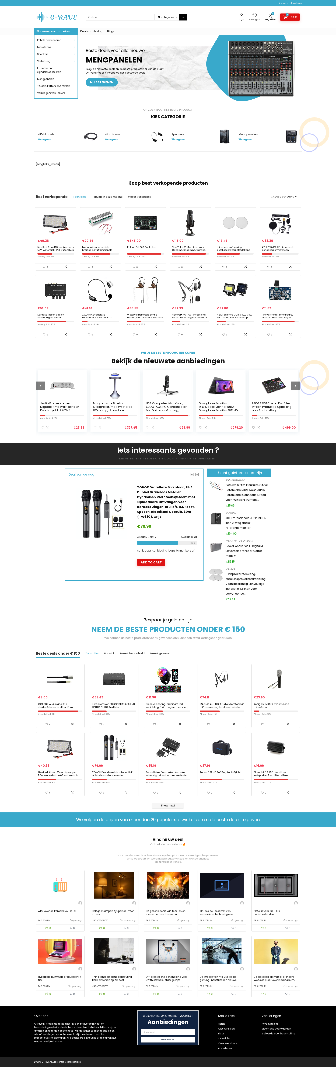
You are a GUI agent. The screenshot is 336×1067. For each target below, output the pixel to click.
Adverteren (225, 1048)
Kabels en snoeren (235, 479)
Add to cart (151, 548)
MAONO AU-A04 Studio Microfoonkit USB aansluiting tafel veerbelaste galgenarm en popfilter (222, 707)
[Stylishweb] (80, 904)
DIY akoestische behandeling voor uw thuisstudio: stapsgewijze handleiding (166, 980)
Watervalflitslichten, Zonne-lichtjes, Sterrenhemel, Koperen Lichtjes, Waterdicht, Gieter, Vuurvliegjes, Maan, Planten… (145, 319)
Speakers (42, 54)
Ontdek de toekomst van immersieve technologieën (216, 912)
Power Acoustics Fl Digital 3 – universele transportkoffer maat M (245, 551)
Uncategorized (100, 920)
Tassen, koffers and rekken (53, 86)
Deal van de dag (91, 31)
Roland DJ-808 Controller (141, 247)
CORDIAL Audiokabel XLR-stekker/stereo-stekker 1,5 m (55, 705)
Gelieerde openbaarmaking (278, 1033)
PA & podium (44, 920)
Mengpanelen (45, 79)
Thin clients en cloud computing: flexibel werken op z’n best (112, 978)
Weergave (44, 139)
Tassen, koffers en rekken (239, 540)
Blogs (110, 31)
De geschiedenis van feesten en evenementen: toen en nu (166, 912)
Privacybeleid (270, 1024)
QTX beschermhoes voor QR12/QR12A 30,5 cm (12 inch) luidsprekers (272, 406)
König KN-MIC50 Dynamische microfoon (271, 705)
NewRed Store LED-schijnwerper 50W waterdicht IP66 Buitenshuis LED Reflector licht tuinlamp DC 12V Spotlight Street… (55, 251)
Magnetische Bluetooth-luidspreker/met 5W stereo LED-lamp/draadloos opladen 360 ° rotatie (59, 408)
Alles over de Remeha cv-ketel (57, 911)
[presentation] (40, 386)
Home (221, 1024)
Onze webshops (227, 1043)
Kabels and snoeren (49, 40)
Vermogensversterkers (51, 93)
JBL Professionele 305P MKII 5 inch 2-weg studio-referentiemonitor (246, 523)
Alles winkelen (226, 1028)
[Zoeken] (183, 17)
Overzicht (224, 1038)
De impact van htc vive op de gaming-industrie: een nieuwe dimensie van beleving (218, 980)
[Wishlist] (255, 16)
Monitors (231, 512)
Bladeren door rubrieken (53, 31)
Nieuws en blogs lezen (290, 3)
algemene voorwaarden (276, 1028)
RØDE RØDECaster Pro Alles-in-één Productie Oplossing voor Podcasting (219, 406)
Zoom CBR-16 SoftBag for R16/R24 (220, 772)
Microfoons (44, 47)
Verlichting (43, 61)
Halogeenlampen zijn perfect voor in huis (113, 912)
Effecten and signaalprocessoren (49, 70)
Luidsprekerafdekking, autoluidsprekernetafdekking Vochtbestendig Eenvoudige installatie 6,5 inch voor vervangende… (245, 584)
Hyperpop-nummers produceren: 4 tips (59, 978)
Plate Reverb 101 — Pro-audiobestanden (267, 912)
